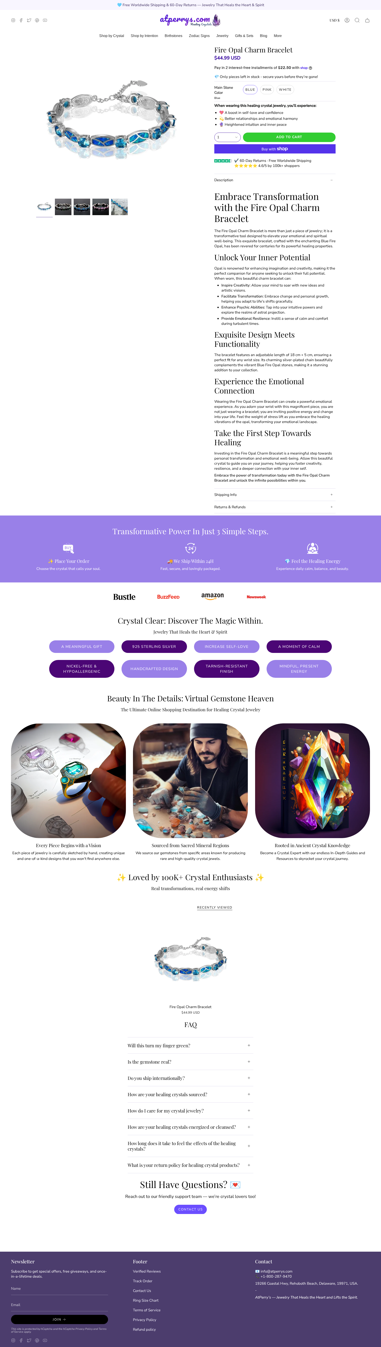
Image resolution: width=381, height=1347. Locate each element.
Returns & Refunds (230, 507)
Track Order (142, 1281)
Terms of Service (147, 1310)
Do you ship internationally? (156, 1078)
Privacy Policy (84, 1329)
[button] (357, 20)
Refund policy (144, 1329)
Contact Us (142, 1290)
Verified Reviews (147, 1271)
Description (223, 180)
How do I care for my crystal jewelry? (166, 1110)
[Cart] (367, 20)
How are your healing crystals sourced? (167, 1094)
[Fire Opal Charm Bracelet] (190, 960)
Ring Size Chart (146, 1300)
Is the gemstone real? (149, 1062)
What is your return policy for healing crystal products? (184, 1165)
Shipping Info (225, 494)
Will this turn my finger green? (159, 1045)
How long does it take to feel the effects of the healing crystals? (182, 1146)
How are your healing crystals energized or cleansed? (182, 1127)
